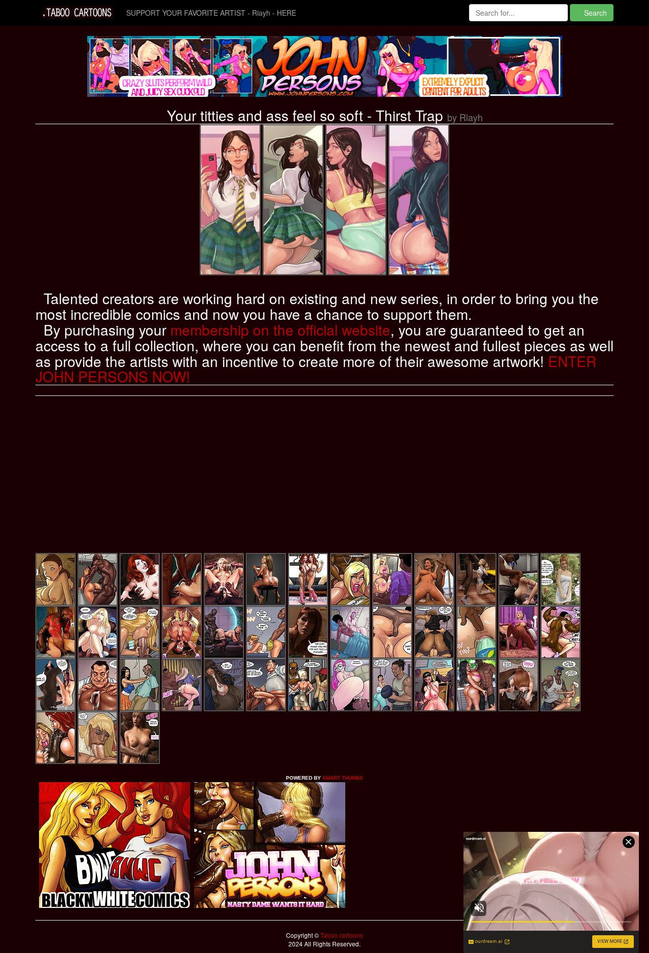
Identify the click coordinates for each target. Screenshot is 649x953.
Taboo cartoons (341, 935)
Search (594, 13)
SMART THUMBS (342, 778)
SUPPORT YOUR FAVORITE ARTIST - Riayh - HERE (211, 13)
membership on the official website (280, 329)
